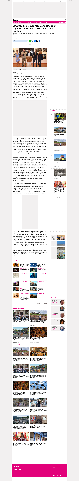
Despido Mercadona (54, 1)
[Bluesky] (35, 41)
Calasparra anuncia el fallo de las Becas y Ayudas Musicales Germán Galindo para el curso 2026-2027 (54, 237)
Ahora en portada (16, 344)
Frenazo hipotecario (28, 1)
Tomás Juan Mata (56, 136)
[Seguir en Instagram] (58, 475)
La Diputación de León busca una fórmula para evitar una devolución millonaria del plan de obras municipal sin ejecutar (38, 358)
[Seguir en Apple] (54, 467)
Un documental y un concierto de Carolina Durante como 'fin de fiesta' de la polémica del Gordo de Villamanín (38, 392)
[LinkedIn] (39, 41)
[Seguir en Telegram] (57, 475)
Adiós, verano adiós (55, 313)
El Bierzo (39, 22)
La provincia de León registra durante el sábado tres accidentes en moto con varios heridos (59, 163)
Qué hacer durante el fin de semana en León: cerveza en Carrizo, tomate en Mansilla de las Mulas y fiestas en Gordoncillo (21, 339)
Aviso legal (44, 478)
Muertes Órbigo (39, 1)
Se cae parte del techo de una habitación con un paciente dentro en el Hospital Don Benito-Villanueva (54, 250)
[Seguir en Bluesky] (53, 475)
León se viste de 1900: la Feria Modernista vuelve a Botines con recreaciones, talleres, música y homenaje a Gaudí (20, 409)
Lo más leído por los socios (18, 308)
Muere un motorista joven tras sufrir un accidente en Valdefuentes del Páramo (59, 121)
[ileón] (20, 466)
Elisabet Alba (32, 325)
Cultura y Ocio (15, 257)
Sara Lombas (32, 395)
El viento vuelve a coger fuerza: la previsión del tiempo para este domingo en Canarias (54, 243)
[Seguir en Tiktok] (62, 475)
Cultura (23, 22)
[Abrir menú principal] (65, 19)
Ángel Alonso (54, 314)
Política (19, 22)
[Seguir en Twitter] (54, 475)
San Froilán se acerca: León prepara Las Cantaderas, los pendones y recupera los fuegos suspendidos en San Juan (21, 443)
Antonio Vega (32, 361)
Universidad (35, 22)
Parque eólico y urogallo (44, 1)
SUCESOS (59, 1)
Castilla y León (45, 22)
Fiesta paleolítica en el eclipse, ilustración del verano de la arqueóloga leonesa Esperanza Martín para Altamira (37, 339)
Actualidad (15, 22)
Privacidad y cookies (38, 478)
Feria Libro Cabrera (49, 1)
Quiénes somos (28, 478)
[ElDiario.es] (62, 22)
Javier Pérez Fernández (54, 329)
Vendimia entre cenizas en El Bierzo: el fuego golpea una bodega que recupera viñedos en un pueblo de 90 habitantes (38, 322)
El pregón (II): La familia (58, 176)
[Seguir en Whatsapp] (63, 475)
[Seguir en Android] (53, 467)
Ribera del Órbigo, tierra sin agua (59, 135)
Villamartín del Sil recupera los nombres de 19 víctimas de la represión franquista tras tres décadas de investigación (20, 426)
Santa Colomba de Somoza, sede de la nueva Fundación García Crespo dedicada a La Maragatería (38, 443)
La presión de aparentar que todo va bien (55, 320)
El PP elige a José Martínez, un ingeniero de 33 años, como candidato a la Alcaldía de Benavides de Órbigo (38, 409)
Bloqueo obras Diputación (22, 1)
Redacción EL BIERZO (16, 429)
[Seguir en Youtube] (60, 475)
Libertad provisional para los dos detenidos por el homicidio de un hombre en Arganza (37, 426)
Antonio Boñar (56, 178)
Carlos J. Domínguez (16, 412)
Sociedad (27, 22)
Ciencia (31, 22)
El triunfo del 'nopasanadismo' (54, 327)
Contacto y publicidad (50, 478)
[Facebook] (32, 41)
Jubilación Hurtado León (63, 1)
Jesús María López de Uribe (34, 342)
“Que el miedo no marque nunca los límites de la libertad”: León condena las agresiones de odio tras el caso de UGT (21, 322)
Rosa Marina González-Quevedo (55, 323)
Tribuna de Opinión (54, 297)
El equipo (33, 478)
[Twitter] (37, 41)
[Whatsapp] (30, 41)
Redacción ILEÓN (16, 342)
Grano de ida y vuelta (33, 1)
